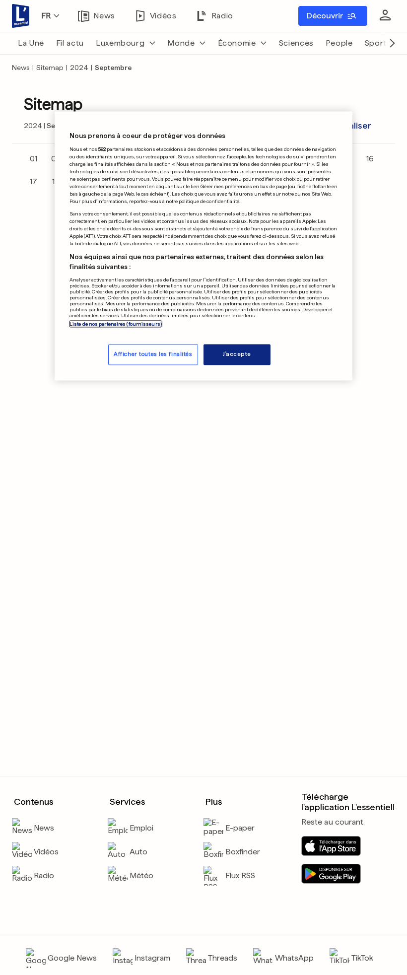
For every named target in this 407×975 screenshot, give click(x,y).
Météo (141, 875)
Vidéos (46, 851)
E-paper (240, 828)
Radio (44, 875)
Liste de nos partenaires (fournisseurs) (115, 324)
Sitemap (50, 67)
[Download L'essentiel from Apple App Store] (331, 846)
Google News (72, 958)
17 (33, 181)
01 (33, 158)
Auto (138, 851)
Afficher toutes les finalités (153, 354)
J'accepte (237, 354)
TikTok (362, 958)
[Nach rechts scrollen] (392, 43)
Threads (222, 958)
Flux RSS (240, 875)
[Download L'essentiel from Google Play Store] (331, 874)
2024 (79, 67)
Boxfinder (242, 851)
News (21, 67)
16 (370, 158)
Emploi (141, 828)
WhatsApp (294, 958)
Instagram (152, 958)
